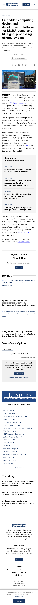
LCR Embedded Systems (11, 440)
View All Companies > (19, 468)
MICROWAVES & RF (19, 583)
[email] (26, 65)
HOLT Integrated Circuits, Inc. (13, 434)
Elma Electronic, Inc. (10, 425)
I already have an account (19, 377)
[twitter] (19, 65)
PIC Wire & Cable (9, 452)
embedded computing (26, 232)
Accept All (19, 601)
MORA (27, 146)
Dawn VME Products (10, 413)
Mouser (5, 446)
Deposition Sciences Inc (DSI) (13, 416)
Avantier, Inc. (7, 410)
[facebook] (12, 65)
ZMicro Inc (7, 463)
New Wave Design (9, 449)
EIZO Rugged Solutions (11, 422)
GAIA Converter (8, 431)
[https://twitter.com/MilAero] (21, 575)
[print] (35, 65)
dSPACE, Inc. (7, 419)
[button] (3, 4)
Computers (6, 15)
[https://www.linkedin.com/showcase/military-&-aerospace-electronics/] (19, 575)
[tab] (7, 349)
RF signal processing (18, 103)
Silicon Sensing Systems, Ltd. (13, 454)
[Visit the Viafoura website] (31, 357)
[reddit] (22, 65)
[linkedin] (16, 65)
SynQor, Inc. (7, 457)
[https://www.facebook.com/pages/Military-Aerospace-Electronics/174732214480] (16, 575)
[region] (19, 353)
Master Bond (7, 443)
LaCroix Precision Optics (11, 437)
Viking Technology (9, 460)
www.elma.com (24, 242)
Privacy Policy (19, 596)
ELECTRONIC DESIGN (19, 586)
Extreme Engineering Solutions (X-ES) (16, 428)
